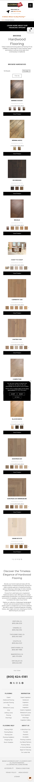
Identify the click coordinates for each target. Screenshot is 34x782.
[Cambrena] (17, 89)
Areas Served (23, 772)
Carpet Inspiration (25, 697)
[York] (22, 188)
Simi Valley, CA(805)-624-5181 (17, 662)
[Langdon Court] (26, 546)
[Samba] (26, 228)
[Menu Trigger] (30, 5)
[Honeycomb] (16, 307)
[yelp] (19, 683)
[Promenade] (26, 267)
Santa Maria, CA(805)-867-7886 (17, 649)
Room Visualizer (8, 742)
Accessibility (9, 768)
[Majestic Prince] (17, 427)
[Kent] (17, 168)
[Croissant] (17, 367)
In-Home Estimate (25, 747)
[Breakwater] (12, 267)
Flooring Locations (25, 739)
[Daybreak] (21, 267)
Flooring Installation (8, 737)
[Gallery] (12, 307)
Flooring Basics (8, 732)
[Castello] (19, 148)
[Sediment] (21, 307)
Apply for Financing (25, 750)
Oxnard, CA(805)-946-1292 (17, 629)
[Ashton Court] (17, 527)
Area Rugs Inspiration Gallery (25, 719)
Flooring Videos (25, 744)
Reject (21, 394)
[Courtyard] (12, 347)
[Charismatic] (17, 407)
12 (19, 559)
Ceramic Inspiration (25, 710)
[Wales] (17, 188)
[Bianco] (17, 129)
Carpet (8, 697)
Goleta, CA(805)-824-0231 (17, 642)
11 (17, 559)
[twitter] (14, 683)
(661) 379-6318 (17, 11)
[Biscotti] (12, 467)
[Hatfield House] (21, 546)
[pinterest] (22, 683)
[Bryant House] (12, 546)
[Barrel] (12, 228)
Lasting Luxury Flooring (8, 714)
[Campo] (17, 228)
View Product (17, 114)
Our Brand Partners (25, 742)
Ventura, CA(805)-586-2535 (17, 622)
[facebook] (11, 683)
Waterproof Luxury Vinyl (8, 709)
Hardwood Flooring (8, 700)
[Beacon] (17, 248)
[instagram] (17, 683)
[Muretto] (19, 108)
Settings (17, 397)
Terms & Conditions (23, 768)
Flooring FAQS (8, 729)
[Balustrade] (17, 328)
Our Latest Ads (25, 752)
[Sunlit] (26, 307)
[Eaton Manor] (16, 546)
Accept (13, 394)
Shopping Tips (8, 739)
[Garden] (21, 347)
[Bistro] (16, 467)
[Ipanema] (22, 228)
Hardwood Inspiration (26, 701)
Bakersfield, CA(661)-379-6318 (17, 655)
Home (3, 20)
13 (21, 559)
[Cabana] (16, 267)
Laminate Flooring (8, 702)
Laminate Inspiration (25, 706)
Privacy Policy (11, 772)
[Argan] (17, 208)
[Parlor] (26, 347)
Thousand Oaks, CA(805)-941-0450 (17, 635)
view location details (15, 13)
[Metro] (26, 467)
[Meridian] (22, 427)
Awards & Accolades (25, 736)
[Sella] (24, 108)
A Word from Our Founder (25, 731)
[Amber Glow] (17, 288)
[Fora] (15, 108)
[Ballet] (17, 447)
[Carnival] (21, 467)
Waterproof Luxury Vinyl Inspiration (25, 714)
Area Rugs (9, 717)
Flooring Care (8, 734)
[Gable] (16, 347)
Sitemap (17, 776)
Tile (8, 705)
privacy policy (17, 388)
